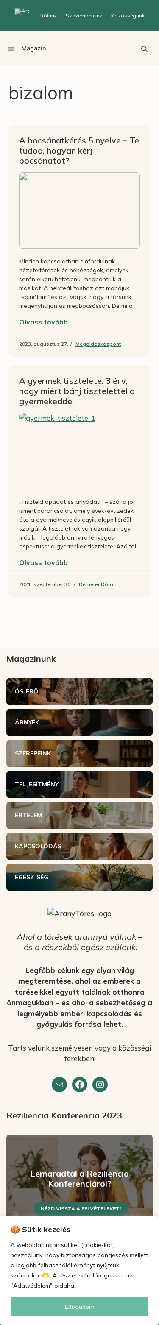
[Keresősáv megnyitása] (144, 48)
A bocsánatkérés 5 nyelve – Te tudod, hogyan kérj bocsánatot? (79, 150)
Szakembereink (84, 15)
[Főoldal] (22, 15)
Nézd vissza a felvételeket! (81, 1208)
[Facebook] (79, 1084)
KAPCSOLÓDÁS (38, 846)
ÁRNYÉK (27, 722)
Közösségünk (128, 15)
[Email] (59, 1084)
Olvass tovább (43, 322)
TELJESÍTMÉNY (37, 784)
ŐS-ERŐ (26, 691)
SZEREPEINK (33, 753)
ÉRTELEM (28, 815)
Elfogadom (80, 1307)
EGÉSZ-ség (31, 877)
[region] (79, 1270)
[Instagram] (100, 1084)
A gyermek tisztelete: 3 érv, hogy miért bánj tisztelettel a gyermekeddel (77, 390)
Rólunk (48, 15)
